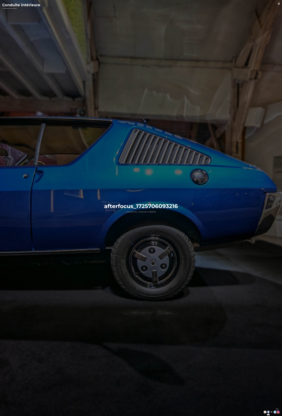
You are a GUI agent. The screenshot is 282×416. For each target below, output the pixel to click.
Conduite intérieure (21, 5)
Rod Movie (153, 212)
